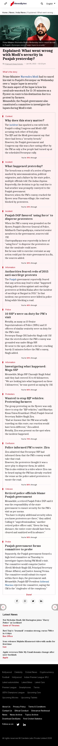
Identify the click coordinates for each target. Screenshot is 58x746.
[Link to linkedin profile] (24, 724)
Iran (4, 647)
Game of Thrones (11, 625)
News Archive (16, 715)
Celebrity (18, 672)
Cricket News (31, 672)
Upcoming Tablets (29, 697)
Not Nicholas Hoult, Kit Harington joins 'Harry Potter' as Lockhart (26, 621)
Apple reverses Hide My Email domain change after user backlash (28, 653)
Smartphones (25, 687)
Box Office (8, 636)
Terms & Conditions (37, 706)
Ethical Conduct (21, 711)
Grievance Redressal (40, 711)
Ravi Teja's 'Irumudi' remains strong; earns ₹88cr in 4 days (28, 632)
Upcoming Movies (10, 697)
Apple (5, 657)
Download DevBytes (11, 719)
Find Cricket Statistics (32, 719)
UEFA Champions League (13, 692)
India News (21, 12)
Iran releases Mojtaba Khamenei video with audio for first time (29, 642)
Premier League (9, 687)
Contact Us (7, 711)
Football (5, 677)
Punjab (13, 279)
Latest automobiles (10, 682)
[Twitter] (33, 601)
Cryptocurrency (47, 672)
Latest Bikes (27, 682)
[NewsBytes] (18, 4)
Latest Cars (40, 682)
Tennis (37, 687)
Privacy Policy (19, 706)
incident (13, 125)
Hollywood (17, 677)
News (11, 12)
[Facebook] (17, 601)
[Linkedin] (41, 601)
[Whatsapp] (25, 601)
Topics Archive (31, 715)
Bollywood (7, 672)
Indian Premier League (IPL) (36, 677)
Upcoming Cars (34, 692)
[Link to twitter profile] (18, 724)
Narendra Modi (29, 76)
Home (5, 12)
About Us (6, 706)
